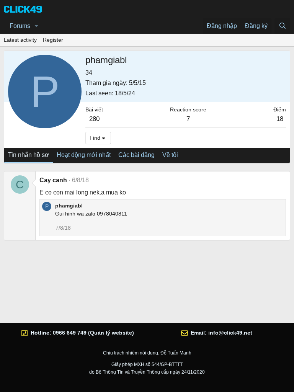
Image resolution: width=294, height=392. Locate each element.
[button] (36, 26)
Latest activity (20, 40)
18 (279, 118)
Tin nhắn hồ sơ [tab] (28, 155)
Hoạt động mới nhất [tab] (84, 155)
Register (53, 40)
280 (94, 118)
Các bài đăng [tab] (136, 155)
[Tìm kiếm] (282, 26)
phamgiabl (69, 206)
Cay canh (53, 180)
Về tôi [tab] (170, 155)
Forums (20, 26)
